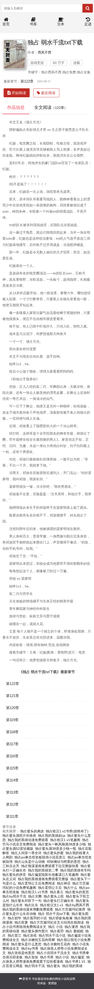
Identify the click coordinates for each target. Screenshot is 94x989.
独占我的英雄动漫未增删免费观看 (27, 909)
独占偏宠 (77, 957)
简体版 (41, 983)
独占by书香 (29, 948)
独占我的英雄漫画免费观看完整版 (43, 879)
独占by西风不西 (77, 905)
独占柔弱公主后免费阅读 (36, 883)
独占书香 (47, 957)
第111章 (12, 816)
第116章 (12, 756)
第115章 (12, 768)
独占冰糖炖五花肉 (56, 944)
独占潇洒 (71, 927)
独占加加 (31, 957)
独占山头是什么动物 (29, 862)
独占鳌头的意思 (77, 892)
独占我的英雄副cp (51, 835)
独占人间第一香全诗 (26, 853)
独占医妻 (21, 922)
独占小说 (62, 957)
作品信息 (16, 107)
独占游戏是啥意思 (21, 953)
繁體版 (52, 983)
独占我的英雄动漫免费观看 (28, 840)
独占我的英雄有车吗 (75, 870)
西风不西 (44, 52)
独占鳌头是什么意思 (26, 944)
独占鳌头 (53, 966)
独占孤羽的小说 (35, 918)
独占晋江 (14, 935)
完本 (60, 24)
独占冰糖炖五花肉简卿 (38, 940)
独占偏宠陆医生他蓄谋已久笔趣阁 (53, 875)
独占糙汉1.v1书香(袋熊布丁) (67, 831)
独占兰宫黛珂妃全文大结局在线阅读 (57, 922)
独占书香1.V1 (75, 961)
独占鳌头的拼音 (14, 875)
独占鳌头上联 (54, 896)
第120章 (12, 708)
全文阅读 (50, 107)
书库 (33, 24)
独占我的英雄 (72, 966)
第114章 (12, 780)
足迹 (88, 24)
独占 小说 (55, 927)
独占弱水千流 (35, 966)
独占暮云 (56, 892)
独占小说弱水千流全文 (53, 953)
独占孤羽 (57, 931)
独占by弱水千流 (14, 896)
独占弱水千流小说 (52, 935)
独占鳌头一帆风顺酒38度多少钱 (62, 844)
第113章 (12, 792)
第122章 (27, 81)
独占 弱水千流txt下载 (54, 914)
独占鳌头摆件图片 (34, 931)
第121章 (12, 696)
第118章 (12, 732)
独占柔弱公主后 (50, 888)
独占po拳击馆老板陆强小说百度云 (40, 857)
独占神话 (63, 883)
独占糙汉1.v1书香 (34, 892)
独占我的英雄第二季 (43, 870)
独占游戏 (30, 935)
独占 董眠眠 (74, 931)
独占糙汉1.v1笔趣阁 (65, 840)
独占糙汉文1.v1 (51, 905)
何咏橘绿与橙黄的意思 (64, 862)
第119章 (12, 720)
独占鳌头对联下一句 (26, 901)
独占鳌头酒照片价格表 (19, 835)
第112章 (12, 804)
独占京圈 (35, 896)
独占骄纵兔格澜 (60, 918)
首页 (6, 24)
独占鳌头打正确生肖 (58, 901)
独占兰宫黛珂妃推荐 (70, 909)
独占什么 (70, 888)
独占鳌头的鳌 (53, 853)
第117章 (12, 744)
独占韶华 (14, 918)
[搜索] (87, 8)
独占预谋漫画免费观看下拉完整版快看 (50, 866)
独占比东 (31, 905)
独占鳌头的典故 (32, 831)
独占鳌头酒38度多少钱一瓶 (55, 848)
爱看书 (26, 979)
